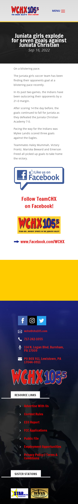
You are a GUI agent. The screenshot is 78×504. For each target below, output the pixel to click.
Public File (31, 438)
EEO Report (31, 422)
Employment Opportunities (42, 446)
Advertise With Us (36, 405)
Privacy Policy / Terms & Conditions (41, 456)
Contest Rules (33, 414)
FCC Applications (35, 430)
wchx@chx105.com (35, 331)
